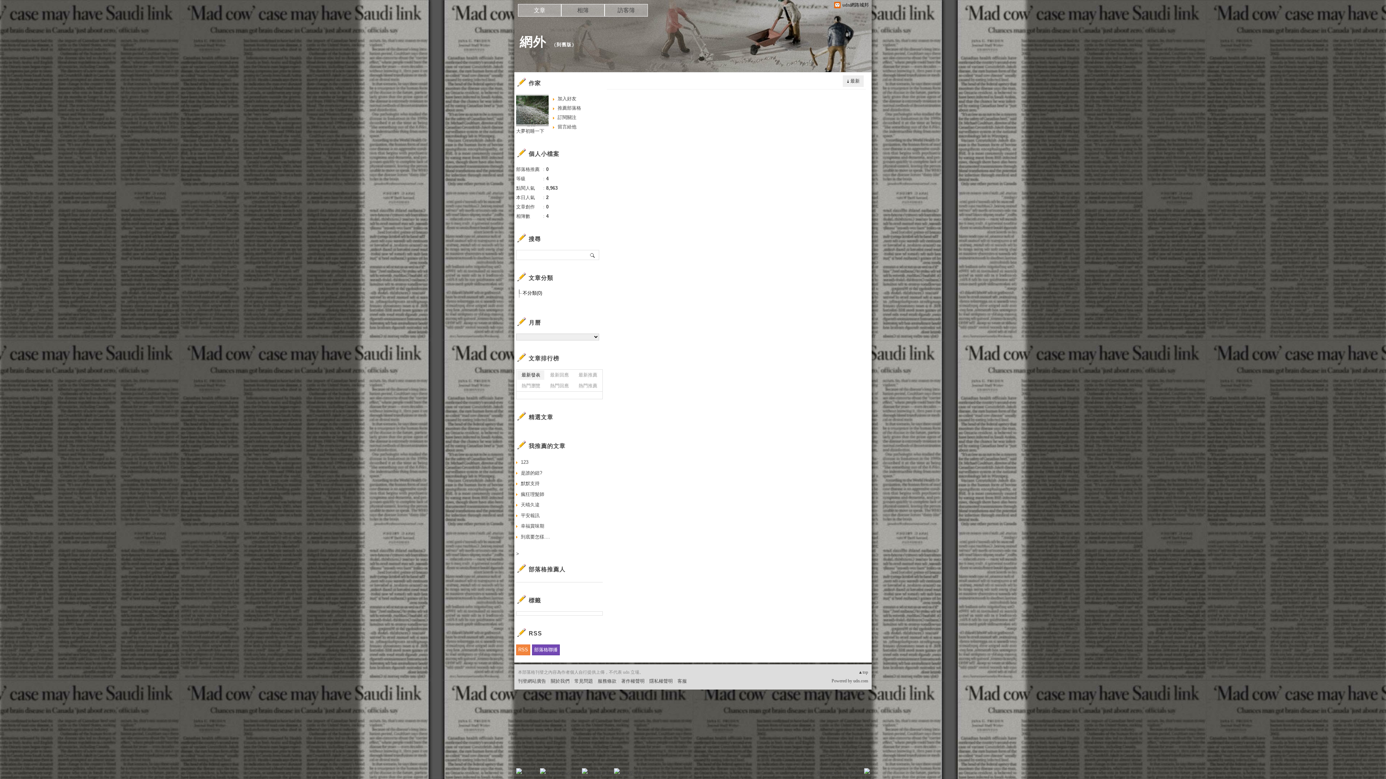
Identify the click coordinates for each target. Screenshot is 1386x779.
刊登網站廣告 (532, 681)
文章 (539, 10)
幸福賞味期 (532, 526)
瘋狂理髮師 (532, 494)
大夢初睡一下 (530, 131)
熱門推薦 (588, 385)
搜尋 (593, 255)
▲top (863, 672)
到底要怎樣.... (535, 537)
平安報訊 (530, 515)
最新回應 (559, 375)
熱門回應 (559, 385)
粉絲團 (531, 773)
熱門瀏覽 (531, 385)
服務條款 (607, 681)
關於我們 (560, 681)
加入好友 (567, 98)
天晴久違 (530, 504)
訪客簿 (626, 10)
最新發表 (531, 375)
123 (524, 462)
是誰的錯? (531, 473)
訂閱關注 (567, 117)
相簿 (583, 10)
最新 (855, 81)
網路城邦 (852, 773)
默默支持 (530, 483)
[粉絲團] (519, 771)
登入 (821, 773)
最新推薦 (588, 375)
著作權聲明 (633, 681)
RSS (523, 649)
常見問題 (583, 681)
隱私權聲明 (661, 681)
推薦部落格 (569, 108)
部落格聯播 (546, 649)
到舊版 (564, 44)
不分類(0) (532, 293)
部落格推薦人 (547, 569)
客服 (682, 681)
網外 (533, 41)
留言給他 (567, 126)
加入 (834, 773)
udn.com (860, 680)
